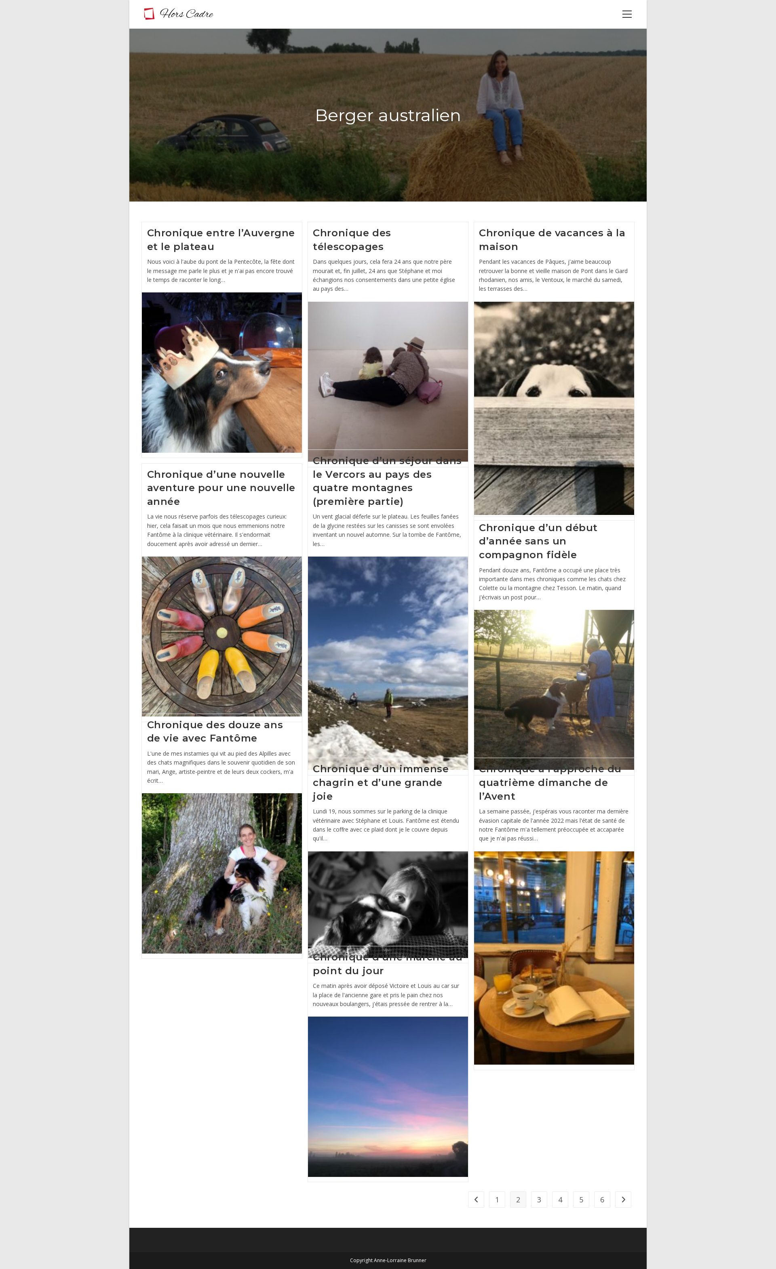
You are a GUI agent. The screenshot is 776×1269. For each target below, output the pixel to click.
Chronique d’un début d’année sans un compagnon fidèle (538, 541)
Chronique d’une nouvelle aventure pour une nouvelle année (221, 488)
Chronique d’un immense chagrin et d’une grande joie (381, 782)
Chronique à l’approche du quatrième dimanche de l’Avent (550, 782)
